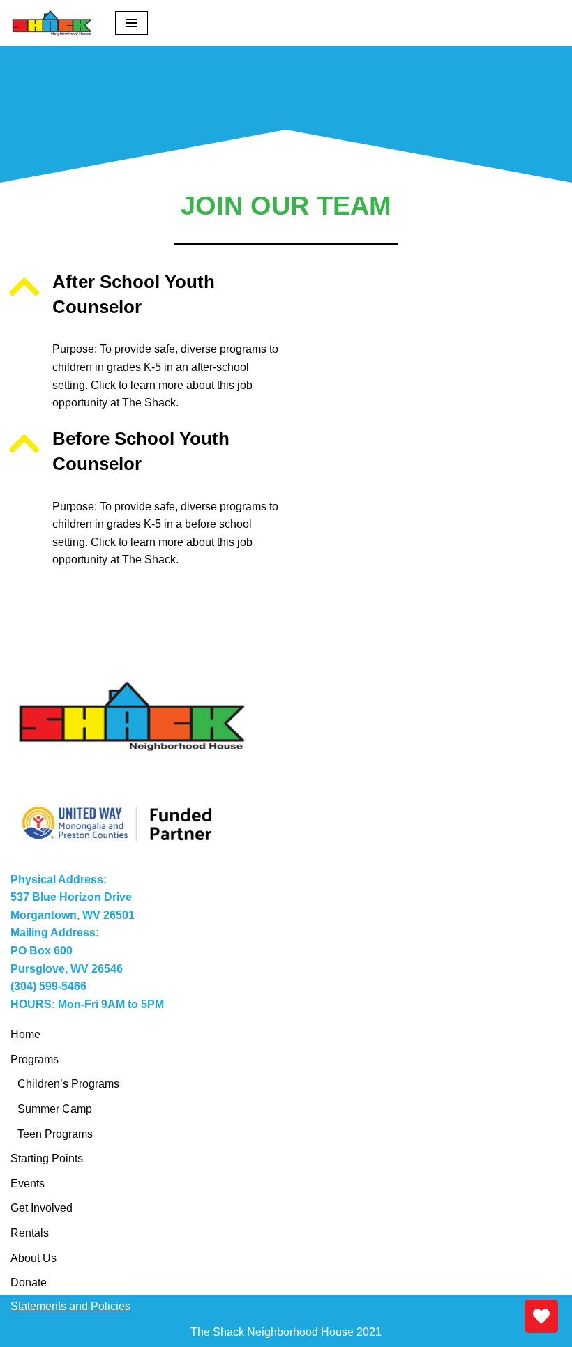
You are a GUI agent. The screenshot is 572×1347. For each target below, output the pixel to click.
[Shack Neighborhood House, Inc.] (52, 23)
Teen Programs (55, 1134)
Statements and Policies (70, 1306)
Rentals (29, 1233)
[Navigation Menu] (131, 23)
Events (27, 1183)
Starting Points (46, 1158)
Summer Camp (54, 1109)
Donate (28, 1282)
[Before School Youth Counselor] (24, 443)
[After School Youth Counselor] (24, 286)
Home (25, 1034)
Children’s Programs (68, 1084)
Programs (34, 1059)
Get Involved (41, 1208)
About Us (33, 1258)
